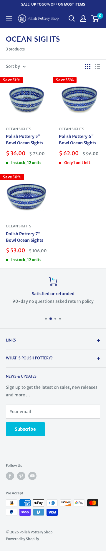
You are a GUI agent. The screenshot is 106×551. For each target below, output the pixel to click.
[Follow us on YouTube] (32, 476)
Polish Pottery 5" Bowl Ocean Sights (24, 140)
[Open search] (72, 18)
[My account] (83, 18)
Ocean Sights (18, 129)
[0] (95, 18)
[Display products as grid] (87, 66)
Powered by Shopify (22, 539)
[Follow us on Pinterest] (21, 476)
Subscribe (25, 429)
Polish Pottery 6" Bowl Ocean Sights (77, 140)
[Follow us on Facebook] (10, 476)
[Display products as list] (97, 66)
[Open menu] (9, 18)
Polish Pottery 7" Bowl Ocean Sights (24, 237)
